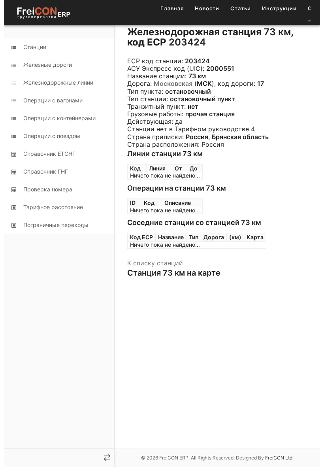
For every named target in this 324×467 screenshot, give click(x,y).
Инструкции (279, 8)
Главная (172, 8)
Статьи (240, 8)
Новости (207, 8)
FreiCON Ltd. (279, 458)
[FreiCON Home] (43, 12)
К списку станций (155, 263)
